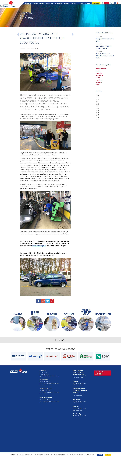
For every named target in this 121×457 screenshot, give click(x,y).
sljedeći (73, 34)
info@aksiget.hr (45, 374)
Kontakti (60, 340)
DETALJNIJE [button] (100, 454)
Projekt (98, 71)
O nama (80, 3)
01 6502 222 (44, 372)
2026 (97, 95)
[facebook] (115, 3)
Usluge (66, 3)
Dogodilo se (99, 75)
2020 (97, 108)
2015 (97, 119)
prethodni (18, 34)
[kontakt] (111, 3)
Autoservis (58, 3)
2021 (97, 106)
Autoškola (96, 3)
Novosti (73, 3)
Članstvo (28, 3)
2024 (97, 100)
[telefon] (113, 3)
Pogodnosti (99, 80)
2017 (97, 115)
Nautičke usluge (103, 314)
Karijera (87, 3)
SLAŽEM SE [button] (108, 454)
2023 (97, 102)
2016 (97, 117)
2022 (97, 104)
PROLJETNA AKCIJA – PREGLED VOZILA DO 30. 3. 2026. (105, 55)
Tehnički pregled (38, 3)
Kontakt (106, 3)
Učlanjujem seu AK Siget (100, 373)
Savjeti (98, 78)
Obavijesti (99, 82)
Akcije (97, 84)
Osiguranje (49, 3)
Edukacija (99, 73)
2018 (97, 113)
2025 (97, 97)
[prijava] (110, 3)
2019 (97, 111)
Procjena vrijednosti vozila (86, 312)
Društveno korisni (101, 68)
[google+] (117, 3)
